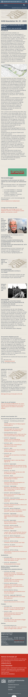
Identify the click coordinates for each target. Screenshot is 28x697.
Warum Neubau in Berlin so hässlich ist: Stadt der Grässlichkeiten (14, 522)
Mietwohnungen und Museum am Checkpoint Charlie (12, 527)
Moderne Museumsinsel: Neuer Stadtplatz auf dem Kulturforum (14, 450)
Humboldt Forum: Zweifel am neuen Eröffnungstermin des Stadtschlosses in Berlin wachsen (14, 586)
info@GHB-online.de (9, 361)
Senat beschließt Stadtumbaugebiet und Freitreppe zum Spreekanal (14, 483)
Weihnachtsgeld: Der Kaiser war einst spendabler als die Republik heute (13, 429)
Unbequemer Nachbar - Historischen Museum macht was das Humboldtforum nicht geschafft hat (14, 574)
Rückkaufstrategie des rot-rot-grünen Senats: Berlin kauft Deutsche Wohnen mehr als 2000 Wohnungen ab (15, 467)
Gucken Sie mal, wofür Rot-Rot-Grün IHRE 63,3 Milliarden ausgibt (14, 472)
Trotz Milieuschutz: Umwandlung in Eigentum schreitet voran (13, 445)
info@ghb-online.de (19, 640)
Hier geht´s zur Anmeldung (8, 673)
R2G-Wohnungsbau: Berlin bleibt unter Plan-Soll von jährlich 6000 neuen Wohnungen (15, 435)
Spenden (10, 689)
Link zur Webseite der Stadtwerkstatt (10, 201)
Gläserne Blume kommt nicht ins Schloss (14, 602)
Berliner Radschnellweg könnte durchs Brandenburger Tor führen (14, 478)
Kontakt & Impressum (16, 7)
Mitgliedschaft (11, 687)
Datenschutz (24, 7)
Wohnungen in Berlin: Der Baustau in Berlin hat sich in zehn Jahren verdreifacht (15, 510)
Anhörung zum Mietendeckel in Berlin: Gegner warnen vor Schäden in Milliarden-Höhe (14, 516)
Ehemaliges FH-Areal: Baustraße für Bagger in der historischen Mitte (15, 620)
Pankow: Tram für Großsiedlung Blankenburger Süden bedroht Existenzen (14, 440)
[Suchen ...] (24, 5)
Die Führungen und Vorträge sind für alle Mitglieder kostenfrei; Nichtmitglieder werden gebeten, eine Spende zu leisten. (12, 210)
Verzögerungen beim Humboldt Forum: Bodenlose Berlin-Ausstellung (14, 580)
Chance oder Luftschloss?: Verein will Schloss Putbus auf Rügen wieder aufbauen (15, 627)
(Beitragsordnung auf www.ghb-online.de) (11, 394)
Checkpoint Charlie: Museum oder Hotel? (14, 542)
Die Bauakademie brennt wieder (12, 564)
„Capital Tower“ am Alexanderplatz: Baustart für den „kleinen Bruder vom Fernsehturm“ (15, 532)
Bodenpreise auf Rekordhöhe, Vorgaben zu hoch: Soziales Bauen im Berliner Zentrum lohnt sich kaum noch (15, 489)
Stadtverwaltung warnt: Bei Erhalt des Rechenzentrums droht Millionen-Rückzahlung (13, 614)
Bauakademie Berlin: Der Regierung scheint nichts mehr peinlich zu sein (15, 559)
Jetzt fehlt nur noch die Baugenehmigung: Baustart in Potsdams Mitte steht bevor (14, 608)
